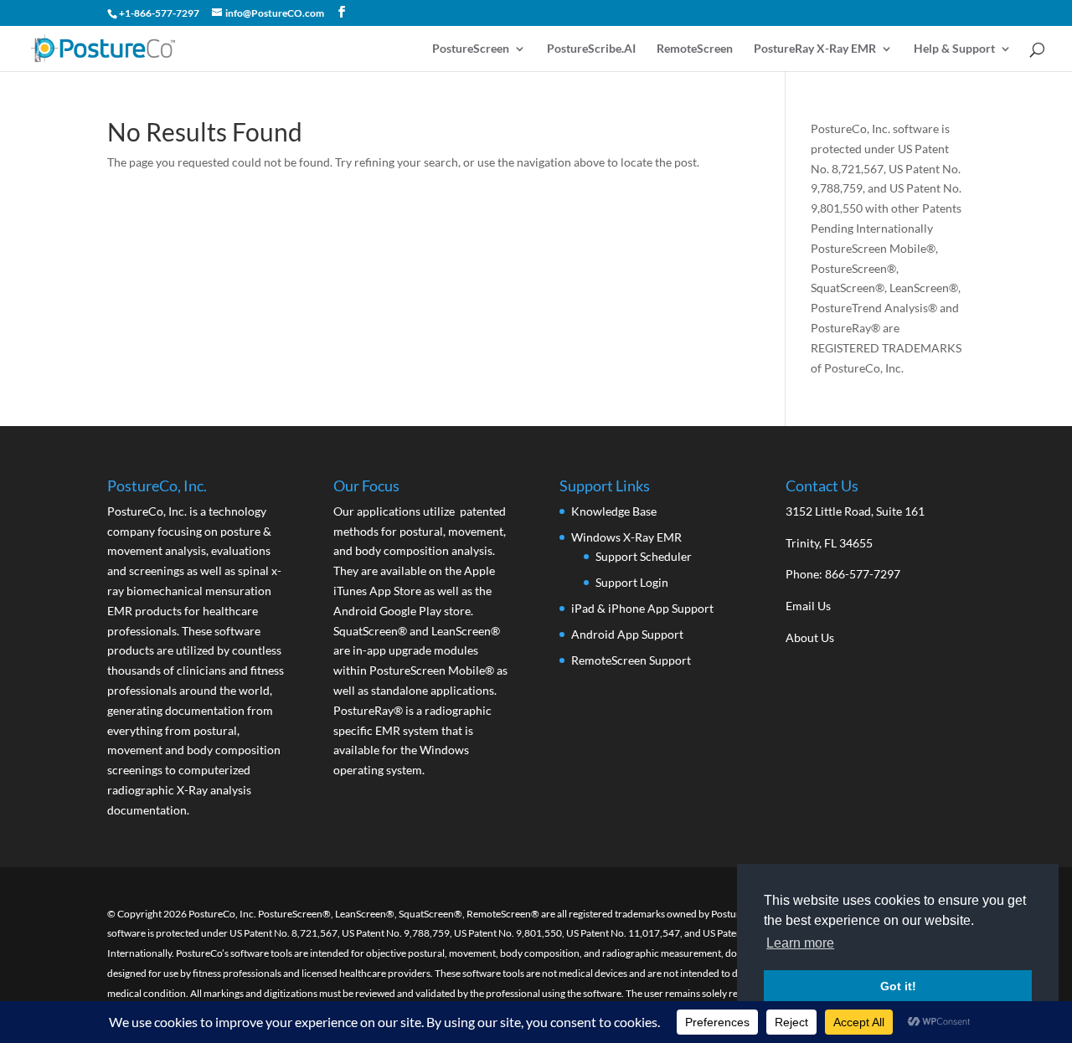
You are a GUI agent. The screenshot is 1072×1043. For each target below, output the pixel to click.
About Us (810, 637)
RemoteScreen (695, 49)
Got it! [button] (898, 986)
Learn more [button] (800, 943)
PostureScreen (470, 49)
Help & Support (954, 49)
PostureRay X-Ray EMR (815, 49)
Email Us (808, 606)
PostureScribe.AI (591, 49)
